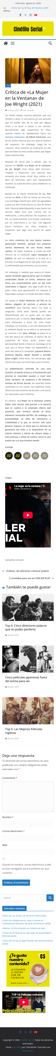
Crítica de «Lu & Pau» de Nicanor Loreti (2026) (24, 915)
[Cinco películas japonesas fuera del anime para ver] (28, 647)
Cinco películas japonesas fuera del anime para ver (26, 679)
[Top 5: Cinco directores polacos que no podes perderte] (28, 595)
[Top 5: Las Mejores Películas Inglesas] (28, 699)
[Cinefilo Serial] (5, 43)
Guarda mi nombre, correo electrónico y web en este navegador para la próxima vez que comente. (26, 869)
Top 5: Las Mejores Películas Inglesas (23, 731)
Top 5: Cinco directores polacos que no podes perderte (26, 627)
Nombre (7, 817)
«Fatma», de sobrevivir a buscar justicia (27, 570)
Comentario (9, 778)
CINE (8, 85)
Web (4, 845)
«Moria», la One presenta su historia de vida (23, 928)
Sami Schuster (28, 110)
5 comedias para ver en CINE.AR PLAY (29, 578)
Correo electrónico (13, 831)
